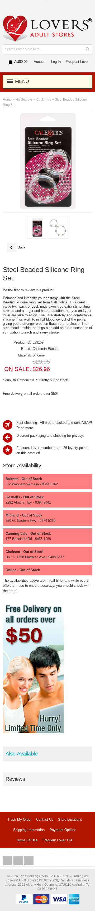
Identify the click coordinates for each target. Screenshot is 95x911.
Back (16, 247)
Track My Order (19, 819)
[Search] (87, 49)
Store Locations (70, 819)
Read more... (26, 428)
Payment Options (63, 830)
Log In (56, 62)
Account (40, 62)
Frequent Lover (77, 62)
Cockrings (43, 99)
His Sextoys (24, 99)
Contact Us (44, 819)
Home (7, 99)
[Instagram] (18, 861)
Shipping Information (29, 830)
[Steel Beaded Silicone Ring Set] (37, 227)
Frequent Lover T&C (57, 840)
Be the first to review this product (28, 290)
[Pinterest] (29, 861)
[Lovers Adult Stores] (47, 18)
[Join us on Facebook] (8, 861)
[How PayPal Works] (47, 896)
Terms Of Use (26, 840)
